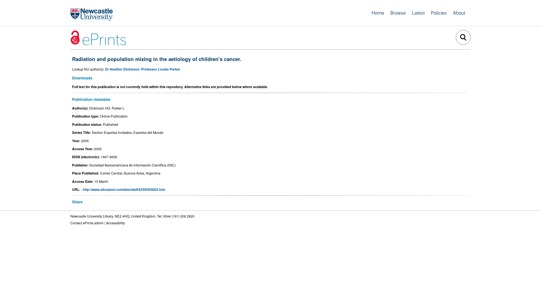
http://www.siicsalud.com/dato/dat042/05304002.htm (123, 189)
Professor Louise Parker (160, 69)
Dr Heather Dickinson (122, 69)
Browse (398, 13)
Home (378, 13)
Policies (439, 13)
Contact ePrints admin (87, 222)
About (459, 13)
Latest (418, 13)
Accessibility (115, 222)
